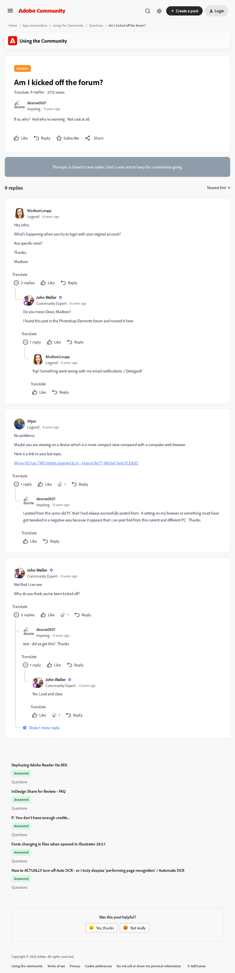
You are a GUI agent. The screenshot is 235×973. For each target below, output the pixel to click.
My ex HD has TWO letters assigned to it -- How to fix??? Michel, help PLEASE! (76, 462)
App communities (35, 25)
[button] (10, 12)
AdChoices (198, 966)
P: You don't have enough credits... (40, 817)
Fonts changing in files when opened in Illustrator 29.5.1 (58, 843)
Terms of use (56, 966)
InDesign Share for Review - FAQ (38, 791)
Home (13, 25)
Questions (96, 25)
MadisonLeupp (39, 210)
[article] (117, 247)
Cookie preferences (98, 966)
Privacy (75, 966)
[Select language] (159, 10)
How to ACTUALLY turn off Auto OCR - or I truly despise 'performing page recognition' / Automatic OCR (97, 870)
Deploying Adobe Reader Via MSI (39, 764)
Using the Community (68, 25)
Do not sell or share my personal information (149, 966)
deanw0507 (36, 102)
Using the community (27, 966)
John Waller (46, 297)
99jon (31, 421)
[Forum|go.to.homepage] (42, 10)
